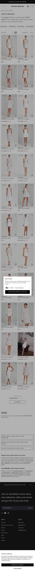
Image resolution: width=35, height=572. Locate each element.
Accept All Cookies (17, 565)
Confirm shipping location (17, 292)
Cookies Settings (18, 568)
